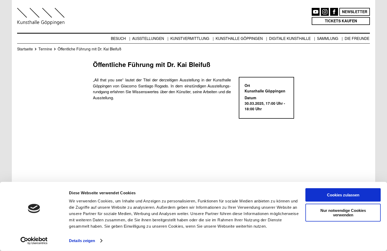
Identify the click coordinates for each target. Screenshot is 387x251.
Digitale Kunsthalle (290, 38)
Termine (45, 48)
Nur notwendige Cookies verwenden (343, 212)
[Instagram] (325, 12)
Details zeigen (82, 240)
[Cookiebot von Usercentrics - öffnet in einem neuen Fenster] (34, 241)
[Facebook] (334, 12)
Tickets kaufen (341, 20)
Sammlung (327, 38)
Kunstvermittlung (189, 38)
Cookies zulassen (343, 195)
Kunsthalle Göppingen (239, 38)
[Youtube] (316, 12)
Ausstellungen (148, 38)
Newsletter (354, 11)
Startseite (25, 48)
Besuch (118, 38)
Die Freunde (357, 38)
